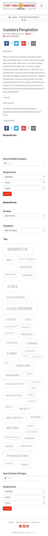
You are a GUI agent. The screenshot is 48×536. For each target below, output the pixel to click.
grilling (23, 366)
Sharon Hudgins (12, 437)
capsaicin (26, 267)
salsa (30, 426)
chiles (10, 319)
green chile (37, 357)
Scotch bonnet (32, 432)
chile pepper (15, 297)
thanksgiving (17, 455)
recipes (13, 428)
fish (25, 356)
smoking (30, 438)
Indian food (14, 395)
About (11, 522)
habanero (13, 375)
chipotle (25, 327)
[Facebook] (20, 526)
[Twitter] (24, 526)
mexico (24, 408)
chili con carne (11, 326)
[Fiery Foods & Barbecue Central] (19, 6)
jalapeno (32, 401)
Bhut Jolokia (26, 259)
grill (7, 362)
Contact (35, 522)
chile (12, 286)
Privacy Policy (23, 522)
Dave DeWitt (31, 351)
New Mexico (14, 417)
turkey (24, 464)
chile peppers (19, 308)
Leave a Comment (12, 36)
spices (9, 446)
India (34, 388)
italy (30, 395)
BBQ (9, 260)
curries (31, 343)
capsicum (10, 274)
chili (27, 319)
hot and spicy (15, 383)
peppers (36, 417)
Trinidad (9, 464)
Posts (15, 17)
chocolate (9, 333)
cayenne (27, 275)
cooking (12, 342)
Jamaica (9, 407)
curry (12, 353)
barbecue (17, 249)
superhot (26, 446)
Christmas (26, 334)
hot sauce (35, 382)
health (30, 374)
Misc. (29, 34)
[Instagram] (27, 526)
